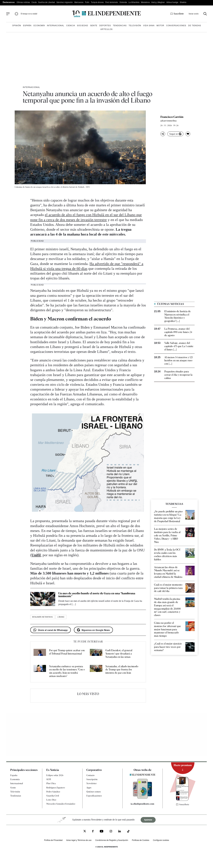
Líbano (61, 617)
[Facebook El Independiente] (93, 831)
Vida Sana (149, 25)
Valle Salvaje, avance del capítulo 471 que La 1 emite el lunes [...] (178, 346)
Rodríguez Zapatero (55, 787)
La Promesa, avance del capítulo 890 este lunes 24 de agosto (178, 332)
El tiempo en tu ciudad (29, 14)
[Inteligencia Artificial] (142, 798)
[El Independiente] (106, 13)
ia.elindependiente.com (142, 804)
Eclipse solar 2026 (54, 775)
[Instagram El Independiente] (111, 831)
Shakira (183, 2)
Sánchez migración (64, 2)
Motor (160, 25)
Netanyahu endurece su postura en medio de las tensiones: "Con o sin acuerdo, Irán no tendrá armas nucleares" (67, 671)
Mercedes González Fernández (60, 804)
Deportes (105, 25)
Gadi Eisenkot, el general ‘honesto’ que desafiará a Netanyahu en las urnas (118, 653)
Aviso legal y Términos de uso (79, 840)
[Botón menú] (8, 13)
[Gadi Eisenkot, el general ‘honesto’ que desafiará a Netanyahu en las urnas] (96, 654)
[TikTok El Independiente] (128, 831)
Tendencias (120, 25)
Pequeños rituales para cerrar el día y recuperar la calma (178, 375)
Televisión (135, 25)
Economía (39, 25)
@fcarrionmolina (168, 121)
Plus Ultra (51, 783)
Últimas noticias (23, 2)
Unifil (36, 555)
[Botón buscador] (205, 13)
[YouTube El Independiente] (101, 831)
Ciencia (70, 25)
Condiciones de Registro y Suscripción (111, 840)
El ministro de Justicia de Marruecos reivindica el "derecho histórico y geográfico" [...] (177, 316)
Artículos (106, 29)
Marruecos (78, 2)
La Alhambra (133, 2)
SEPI (48, 779)
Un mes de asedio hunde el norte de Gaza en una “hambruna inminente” (96, 595)
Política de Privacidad (53, 840)
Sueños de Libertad (46, 2)
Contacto (90, 775)
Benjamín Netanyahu (42, 617)
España (27, 25)
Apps (88, 787)
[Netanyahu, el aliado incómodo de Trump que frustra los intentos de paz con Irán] (96, 671)
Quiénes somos (93, 791)
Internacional (55, 25)
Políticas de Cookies (140, 840)
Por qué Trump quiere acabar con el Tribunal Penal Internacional (67, 652)
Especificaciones (94, 795)
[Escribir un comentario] (188, 134)
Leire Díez (51, 799)
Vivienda (123, 2)
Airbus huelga (172, 2)
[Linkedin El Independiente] (119, 831)
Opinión (16, 25)
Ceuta (34, 2)
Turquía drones (97, 2)
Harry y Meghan (158, 2)
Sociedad (82, 25)
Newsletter (91, 783)
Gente (93, 25)
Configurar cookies (161, 840)
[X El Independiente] (84, 831)
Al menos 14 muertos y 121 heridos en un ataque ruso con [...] (178, 360)
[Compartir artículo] (162, 134)
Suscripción (91, 779)
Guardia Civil (52, 795)
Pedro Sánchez (53, 791)
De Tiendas (194, 25)
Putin (87, 2)
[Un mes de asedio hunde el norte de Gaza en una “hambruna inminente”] (42, 599)
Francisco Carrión (171, 116)
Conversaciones (176, 25)
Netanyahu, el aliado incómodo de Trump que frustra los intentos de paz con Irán (121, 669)
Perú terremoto (111, 2)
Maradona (145, 2)
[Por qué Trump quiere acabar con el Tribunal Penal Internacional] (40, 654)
